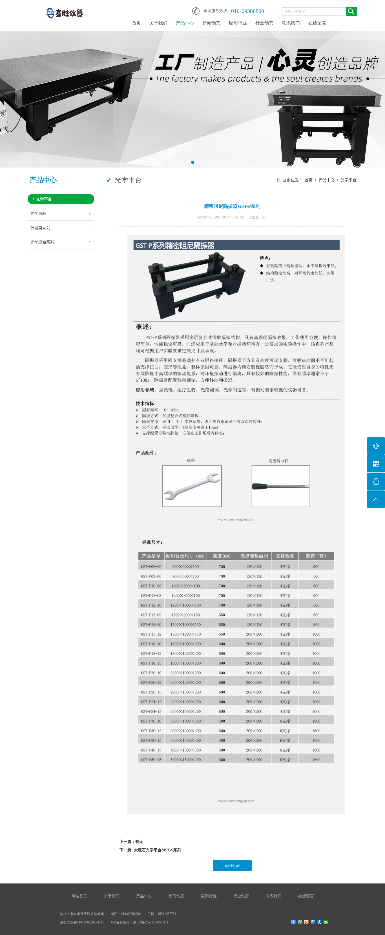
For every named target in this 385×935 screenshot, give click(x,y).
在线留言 (317, 23)
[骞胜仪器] (64, 9)
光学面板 (38, 213)
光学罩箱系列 (42, 242)
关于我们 (158, 23)
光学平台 (44, 199)
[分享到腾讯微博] (313, 922)
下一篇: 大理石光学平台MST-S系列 (150, 850)
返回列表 (232, 865)
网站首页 (79, 896)
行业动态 (264, 23)
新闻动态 (211, 23)
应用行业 (238, 23)
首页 (136, 23)
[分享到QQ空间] (300, 922)
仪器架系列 (40, 228)
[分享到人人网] (319, 922)
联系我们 (291, 23)
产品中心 (185, 23)
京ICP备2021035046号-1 (150, 922)
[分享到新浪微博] (306, 922)
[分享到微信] (326, 922)
